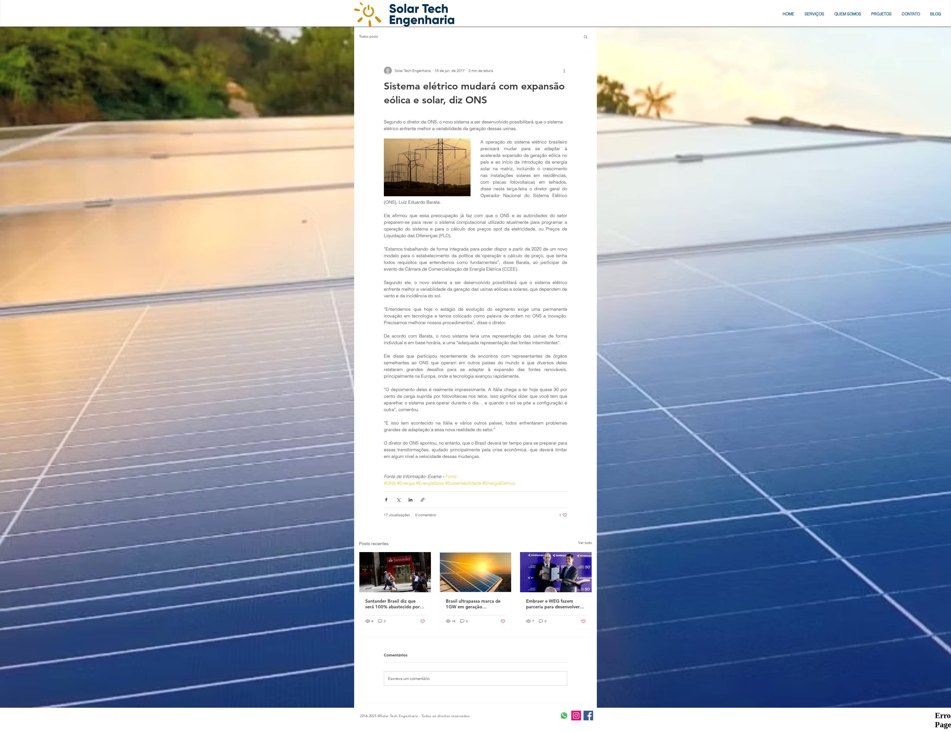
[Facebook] (588, 715)
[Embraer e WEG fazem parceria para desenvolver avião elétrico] (556, 572)
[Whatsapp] (564, 715)
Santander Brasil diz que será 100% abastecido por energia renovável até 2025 (393, 604)
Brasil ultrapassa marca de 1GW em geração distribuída (473, 604)
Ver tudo (585, 542)
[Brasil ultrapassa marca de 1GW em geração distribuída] (475, 572)
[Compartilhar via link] (422, 499)
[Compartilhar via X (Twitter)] (398, 499)
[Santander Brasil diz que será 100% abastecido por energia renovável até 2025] (395, 572)
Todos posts (368, 36)
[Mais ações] (564, 71)
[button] (585, 37)
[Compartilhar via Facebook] (386, 499)
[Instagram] (576, 715)
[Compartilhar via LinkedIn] (410, 499)
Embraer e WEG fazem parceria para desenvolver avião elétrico (553, 604)
